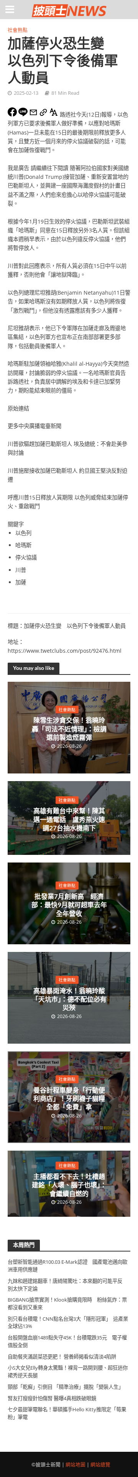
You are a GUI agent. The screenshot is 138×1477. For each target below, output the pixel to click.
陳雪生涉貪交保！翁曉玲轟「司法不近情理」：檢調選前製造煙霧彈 (69, 728)
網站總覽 (100, 1464)
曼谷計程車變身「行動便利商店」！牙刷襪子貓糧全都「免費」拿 (69, 1098)
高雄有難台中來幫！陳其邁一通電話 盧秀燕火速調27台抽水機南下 (69, 819)
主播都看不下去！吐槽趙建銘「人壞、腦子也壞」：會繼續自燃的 (69, 1185)
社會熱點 (18, 30)
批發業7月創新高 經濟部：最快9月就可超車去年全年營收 (69, 905)
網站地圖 (75, 1464)
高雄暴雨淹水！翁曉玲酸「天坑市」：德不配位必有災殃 (69, 999)
